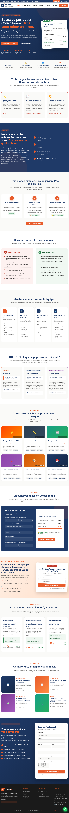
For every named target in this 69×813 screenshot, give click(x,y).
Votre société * (41, 732)
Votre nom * (40, 738)
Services (35, 5)
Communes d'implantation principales (46, 756)
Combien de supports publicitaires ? (45, 750)
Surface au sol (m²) (10, 542)
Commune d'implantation (10, 536)
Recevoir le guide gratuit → (51, 585)
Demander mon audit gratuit (9, 43)
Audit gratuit (63, 5)
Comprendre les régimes (43, 796)
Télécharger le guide (26, 43)
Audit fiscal (25, 793)
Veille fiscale (41, 793)
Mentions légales (43, 810)
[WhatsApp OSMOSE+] (65, 809)
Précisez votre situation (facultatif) (45, 761)
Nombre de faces (22, 517)
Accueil (18, 5)
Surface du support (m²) (11, 517)
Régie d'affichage (26, 791)
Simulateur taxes (26, 797)
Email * (53, 744)
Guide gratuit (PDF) (42, 791)
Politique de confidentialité (51, 810)
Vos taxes (41, 5)
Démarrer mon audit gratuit (34, 223)
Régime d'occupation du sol (10, 530)
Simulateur (47, 5)
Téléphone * (40, 744)
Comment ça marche (26, 5)
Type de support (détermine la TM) (12, 523)
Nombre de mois (22, 542)
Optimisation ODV (26, 796)
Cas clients (54, 5)
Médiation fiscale (26, 794)
